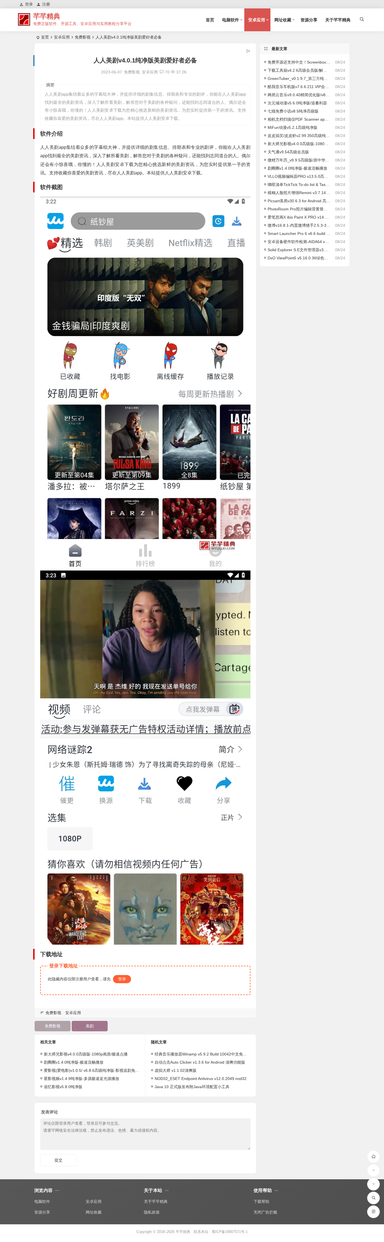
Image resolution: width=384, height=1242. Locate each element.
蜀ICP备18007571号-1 (230, 1232)
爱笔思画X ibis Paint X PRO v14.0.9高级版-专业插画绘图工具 (299, 217)
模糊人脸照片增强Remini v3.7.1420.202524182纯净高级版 (299, 192)
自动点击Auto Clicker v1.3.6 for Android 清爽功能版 (200, 1062)
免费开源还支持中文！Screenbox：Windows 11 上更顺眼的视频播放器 (299, 62)
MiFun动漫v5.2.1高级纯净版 (292, 127)
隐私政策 (152, 1212)
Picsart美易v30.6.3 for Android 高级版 (299, 201)
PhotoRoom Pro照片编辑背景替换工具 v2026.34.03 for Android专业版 (299, 209)
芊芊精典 (46, 16)
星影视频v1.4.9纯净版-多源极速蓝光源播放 (81, 1078)
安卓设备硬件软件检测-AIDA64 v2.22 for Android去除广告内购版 (299, 241)
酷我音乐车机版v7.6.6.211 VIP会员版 (299, 86)
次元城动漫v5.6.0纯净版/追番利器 (297, 103)
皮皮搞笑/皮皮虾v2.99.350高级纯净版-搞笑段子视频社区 (299, 135)
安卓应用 (256, 19)
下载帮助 (261, 1201)
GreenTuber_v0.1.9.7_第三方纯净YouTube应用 (299, 78)
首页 (210, 19)
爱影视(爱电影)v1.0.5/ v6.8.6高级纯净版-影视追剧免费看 (93, 1070)
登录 (122, 979)
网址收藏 (282, 19)
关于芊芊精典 (338, 19)
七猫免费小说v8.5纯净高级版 (293, 111)
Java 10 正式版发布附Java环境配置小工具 (192, 1086)
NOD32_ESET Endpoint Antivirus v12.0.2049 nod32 (201, 1078)
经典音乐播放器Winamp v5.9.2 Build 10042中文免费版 (203, 1054)
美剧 (90, 1026)
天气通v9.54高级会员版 (288, 152)
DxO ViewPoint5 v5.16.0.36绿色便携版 (299, 258)
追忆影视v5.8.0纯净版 (63, 1086)
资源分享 (309, 19)
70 (167, 72)
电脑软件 (230, 19)
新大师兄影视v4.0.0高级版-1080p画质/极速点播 (86, 1054)
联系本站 (201, 1232)
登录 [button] (29, 4)
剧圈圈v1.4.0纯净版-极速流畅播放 (73, 1062)
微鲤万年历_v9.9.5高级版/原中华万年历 (299, 160)
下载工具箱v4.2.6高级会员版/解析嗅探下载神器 (299, 70)
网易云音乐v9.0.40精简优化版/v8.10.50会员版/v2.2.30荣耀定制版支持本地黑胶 (299, 95)
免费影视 (83, 37)
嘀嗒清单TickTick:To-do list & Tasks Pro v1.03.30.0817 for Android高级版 (299, 184)
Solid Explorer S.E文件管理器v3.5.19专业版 (299, 250)
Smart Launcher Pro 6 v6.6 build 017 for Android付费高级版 (299, 233)
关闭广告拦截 (265, 1212)
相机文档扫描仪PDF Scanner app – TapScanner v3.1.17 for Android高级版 (299, 119)
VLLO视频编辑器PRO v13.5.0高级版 (299, 176)
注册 (46, 4)
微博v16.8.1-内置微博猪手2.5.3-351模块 (299, 225)
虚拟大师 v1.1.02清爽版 (175, 1070)
